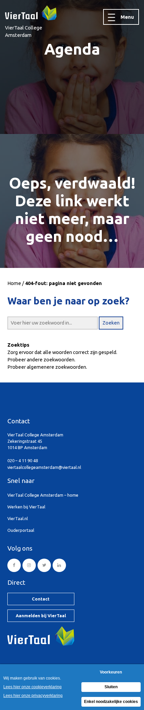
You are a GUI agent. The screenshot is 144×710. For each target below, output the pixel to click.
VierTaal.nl (17, 518)
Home (14, 283)
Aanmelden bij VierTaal (41, 615)
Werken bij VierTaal (26, 506)
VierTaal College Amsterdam (23, 31)
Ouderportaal (20, 530)
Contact (41, 598)
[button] (111, 323)
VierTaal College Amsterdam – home (42, 495)
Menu (127, 17)
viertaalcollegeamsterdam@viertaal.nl (44, 467)
